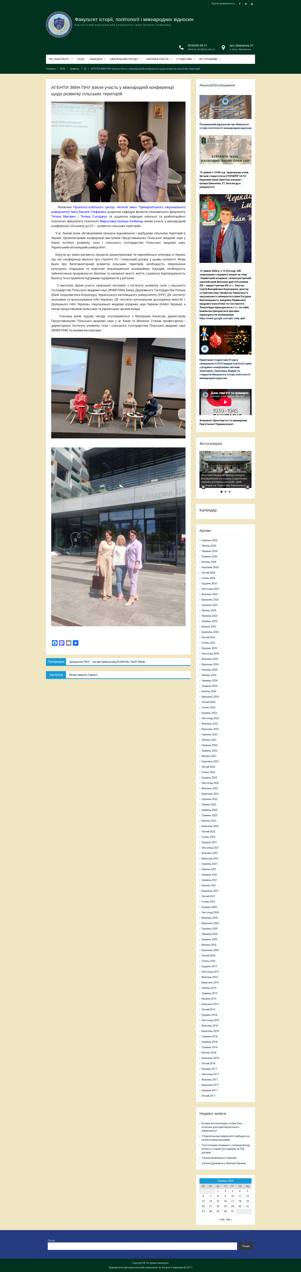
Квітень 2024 (209, 691)
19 (247, 1201)
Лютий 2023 (208, 766)
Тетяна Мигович (63, 216)
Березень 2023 (210, 761)
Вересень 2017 (210, 1085)
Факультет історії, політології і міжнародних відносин (134, 19)
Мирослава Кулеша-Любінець (121, 221)
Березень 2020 (210, 950)
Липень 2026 (209, 545)
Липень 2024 (209, 675)
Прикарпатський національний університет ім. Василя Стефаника (146, 1267)
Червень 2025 (210, 615)
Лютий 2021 (208, 896)
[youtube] (252, 3)
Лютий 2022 (208, 831)
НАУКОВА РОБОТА (157, 59)
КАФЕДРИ (96, 59)
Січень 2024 (208, 707)
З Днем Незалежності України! (219, 1157)
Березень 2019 (210, 1004)
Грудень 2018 (209, 1014)
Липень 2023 (209, 739)
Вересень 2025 (210, 599)
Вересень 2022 (210, 793)
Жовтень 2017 (210, 1079)
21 (210, 1206)
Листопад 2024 (210, 653)
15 (218, 1201)
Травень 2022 (209, 815)
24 (232, 1206)
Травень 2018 (209, 1047)
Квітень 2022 (209, 820)
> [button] (247, 487)
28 (210, 1211)
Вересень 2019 (210, 982)
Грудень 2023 (209, 712)
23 (225, 1206)
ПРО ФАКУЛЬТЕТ (59, 59)
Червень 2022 (210, 810)
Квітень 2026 (209, 562)
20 (203, 1206)
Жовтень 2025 (210, 594)
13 (203, 1201)
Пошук (51, 1240)
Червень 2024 (210, 680)
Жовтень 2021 (210, 853)
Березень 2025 (210, 632)
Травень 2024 (209, 686)
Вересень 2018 (210, 1031)
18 (239, 1201)
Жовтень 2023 (210, 723)
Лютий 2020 (208, 955)
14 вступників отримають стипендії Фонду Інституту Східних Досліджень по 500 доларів (226, 1149)
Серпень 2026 (210, 540)
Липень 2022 (209, 804)
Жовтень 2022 (210, 788)
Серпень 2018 (210, 1036)
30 (225, 1211)
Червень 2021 (210, 874)
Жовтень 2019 (210, 977)
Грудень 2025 (209, 583)
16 (225, 1201)
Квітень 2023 (209, 756)
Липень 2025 (209, 610)
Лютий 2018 (208, 1063)
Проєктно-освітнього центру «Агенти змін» (105, 207)
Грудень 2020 (209, 907)
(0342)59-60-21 (197, 45)
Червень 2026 (210, 551)
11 (239, 1196)
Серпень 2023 (210, 734)
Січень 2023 (208, 772)
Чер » (229, 1219)
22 (218, 1206)
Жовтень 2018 (210, 1025)
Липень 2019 (209, 988)
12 (247, 1196)
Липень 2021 (209, 869)
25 (239, 1206)
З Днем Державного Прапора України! (224, 1163)
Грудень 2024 (209, 648)
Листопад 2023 (210, 718)
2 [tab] (225, 492)
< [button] (203, 487)
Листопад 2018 (210, 1020)
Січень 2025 (208, 642)
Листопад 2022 (210, 783)
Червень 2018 (210, 1041)
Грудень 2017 (209, 1068)
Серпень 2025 (210, 605)
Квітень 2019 (209, 998)
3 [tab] (229, 492)
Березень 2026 (210, 567)
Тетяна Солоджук (93, 216)
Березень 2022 (210, 826)
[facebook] (239, 3)
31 (232, 1211)
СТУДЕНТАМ (184, 59)
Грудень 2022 (209, 777)
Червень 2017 (210, 1090)
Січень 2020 (208, 961)
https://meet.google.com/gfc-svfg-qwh (222, 318)
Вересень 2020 (210, 923)
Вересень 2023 (210, 729)
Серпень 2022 (210, 799)
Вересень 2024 (210, 664)
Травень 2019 (209, 993)
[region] (225, 469)
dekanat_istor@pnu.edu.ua (201, 49)
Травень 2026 (209, 556)
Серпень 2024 (210, 669)
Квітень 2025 (209, 626)
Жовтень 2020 (210, 917)
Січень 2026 (208, 578)
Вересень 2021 (210, 858)
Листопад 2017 (210, 1074)
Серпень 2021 (210, 863)
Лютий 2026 (208, 572)
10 (232, 1196)
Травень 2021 (209, 880)
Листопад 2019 (210, 971)
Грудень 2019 (209, 966)
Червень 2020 (210, 934)
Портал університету (223, 3)
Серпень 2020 (210, 928)
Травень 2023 (209, 750)
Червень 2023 (210, 745)
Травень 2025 (209, 621)
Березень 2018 (210, 1058)
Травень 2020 (209, 939)
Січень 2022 (208, 837)
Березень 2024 (210, 696)
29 (218, 1211)
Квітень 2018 (209, 1052)
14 (210, 1201)
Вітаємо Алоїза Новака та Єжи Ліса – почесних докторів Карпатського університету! (223, 1127)
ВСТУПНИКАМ (208, 59)
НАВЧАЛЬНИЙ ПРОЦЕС (124, 59)
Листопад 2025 (210, 588)
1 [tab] (221, 492)
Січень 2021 (208, 901)
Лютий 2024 (208, 702)
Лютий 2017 (208, 1095)
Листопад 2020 (210, 912)
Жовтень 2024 (210, 659)
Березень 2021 (210, 890)
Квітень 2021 (209, 885)
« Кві (221, 1219)
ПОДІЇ (80, 59)
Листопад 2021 (210, 847)
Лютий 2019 (208, 1009)
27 (203, 1211)
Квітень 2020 (209, 944)
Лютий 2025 (208, 637)
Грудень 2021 (209, 842)
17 (232, 1201)
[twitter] (246, 3)
